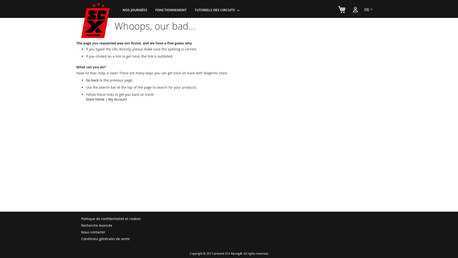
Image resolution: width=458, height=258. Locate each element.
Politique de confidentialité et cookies (111, 218)
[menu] (180, 10)
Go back (92, 80)
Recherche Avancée (96, 225)
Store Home (95, 99)
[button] (368, 10)
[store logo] (95, 20)
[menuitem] (135, 10)
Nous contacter (93, 232)
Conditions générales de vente (105, 238)
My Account (117, 99)
